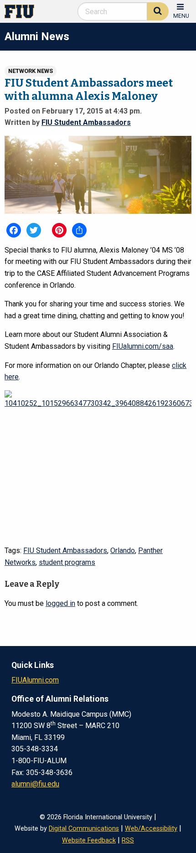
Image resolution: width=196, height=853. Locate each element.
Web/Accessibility (151, 828)
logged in (60, 603)
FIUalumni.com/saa (142, 346)
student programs (67, 562)
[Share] (79, 230)
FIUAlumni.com (35, 680)
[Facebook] (14, 230)
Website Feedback (89, 840)
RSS (128, 840)
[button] (181, 10)
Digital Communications (84, 828)
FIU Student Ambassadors (86, 122)
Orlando (122, 550)
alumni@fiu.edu (35, 784)
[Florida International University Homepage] (23, 10)
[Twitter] (34, 230)
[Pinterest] (59, 230)
